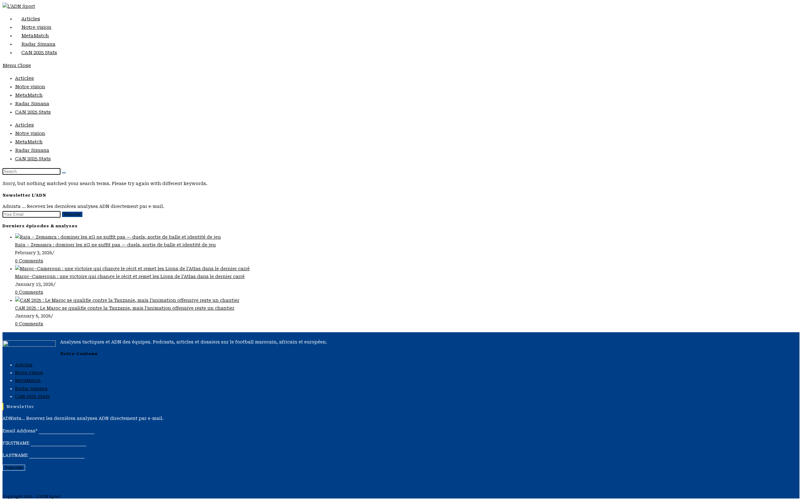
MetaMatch (29, 95)
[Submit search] (64, 172)
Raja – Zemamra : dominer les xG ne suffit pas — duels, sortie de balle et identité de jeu (115, 244)
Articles (24, 78)
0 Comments (29, 260)
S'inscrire (72, 214)
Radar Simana (32, 103)
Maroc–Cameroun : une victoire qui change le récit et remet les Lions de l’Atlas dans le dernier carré (130, 276)
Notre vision (30, 87)
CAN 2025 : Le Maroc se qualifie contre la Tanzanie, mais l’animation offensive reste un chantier (124, 308)
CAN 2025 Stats (33, 112)
